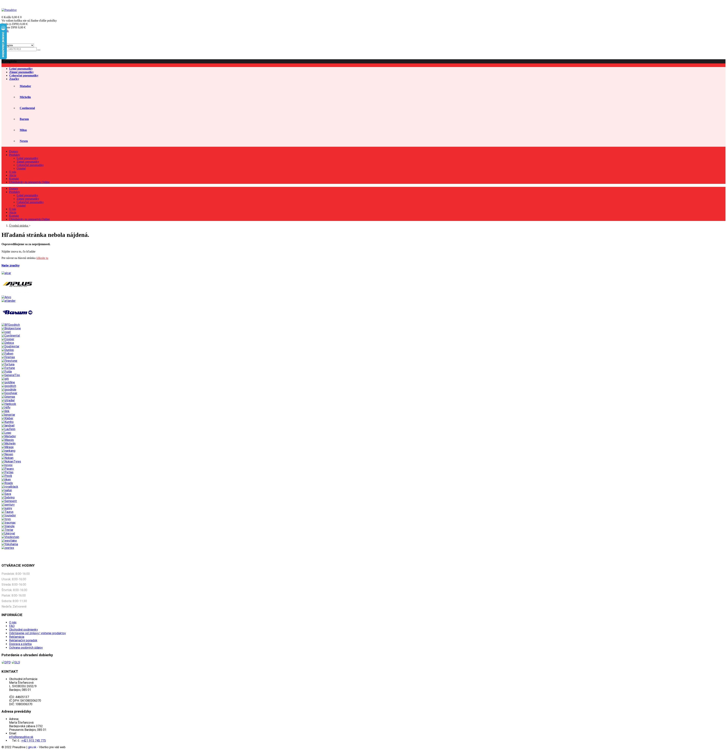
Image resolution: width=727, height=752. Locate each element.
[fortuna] (8, 364)
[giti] (5, 379)
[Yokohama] (10, 544)
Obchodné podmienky (23, 629)
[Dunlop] (8, 350)
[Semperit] (9, 501)
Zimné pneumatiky (28, 161)
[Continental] (11, 335)
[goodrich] (9, 386)
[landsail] (8, 425)
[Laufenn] (8, 429)
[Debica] (8, 343)
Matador (25, 86)
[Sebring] (8, 497)
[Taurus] (7, 512)
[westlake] (9, 540)
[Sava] (6, 494)
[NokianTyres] (11, 461)
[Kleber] (7, 418)
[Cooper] (8, 339)
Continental (27, 108)
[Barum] (18, 321)
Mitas (23, 130)
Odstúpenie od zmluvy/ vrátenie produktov (37, 633)
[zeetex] (8, 548)
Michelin (25, 97)
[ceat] (6, 332)
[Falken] (7, 353)
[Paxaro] (8, 468)
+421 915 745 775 (714, 3)
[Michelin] (9, 443)
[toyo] (6, 519)
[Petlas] (7, 472)
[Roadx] (7, 483)
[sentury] (8, 504)
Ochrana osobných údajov (26, 647)
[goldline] (8, 382)
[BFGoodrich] (11, 325)
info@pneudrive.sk (689, 3)
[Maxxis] (8, 440)
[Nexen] (7, 454)
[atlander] (9, 301)
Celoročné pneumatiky (30, 165)
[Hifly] (6, 407)
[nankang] (8, 450)
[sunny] (7, 508)
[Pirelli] (7, 476)
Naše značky (11, 265)
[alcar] (6, 273)
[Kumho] (8, 422)
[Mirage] (8, 447)
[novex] (7, 465)
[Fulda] (7, 371)
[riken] (6, 479)
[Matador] (9, 436)
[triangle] (8, 526)
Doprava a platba (20, 644)
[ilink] (5, 411)
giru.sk (32, 747)
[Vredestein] (10, 537)
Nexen (24, 141)
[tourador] (9, 515)
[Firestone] (9, 361)
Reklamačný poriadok (23, 640)
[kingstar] (8, 415)
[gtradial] (8, 400)
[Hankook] (9, 404)
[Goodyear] (9, 393)
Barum (24, 119)
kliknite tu (42, 258)
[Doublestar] (10, 346)
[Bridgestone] (11, 328)
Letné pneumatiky (27, 158)
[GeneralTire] (11, 375)
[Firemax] (8, 357)
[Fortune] (8, 368)
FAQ (12, 626)
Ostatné (21, 168)
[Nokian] (7, 458)
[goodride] (9, 389)
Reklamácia (16, 637)
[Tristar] (7, 530)
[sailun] (7, 490)
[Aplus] (18, 293)
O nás (12, 622)
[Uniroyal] (8, 533)
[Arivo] (6, 297)
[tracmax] (9, 522)
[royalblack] (10, 486)
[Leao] (6, 433)
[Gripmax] (8, 397)
